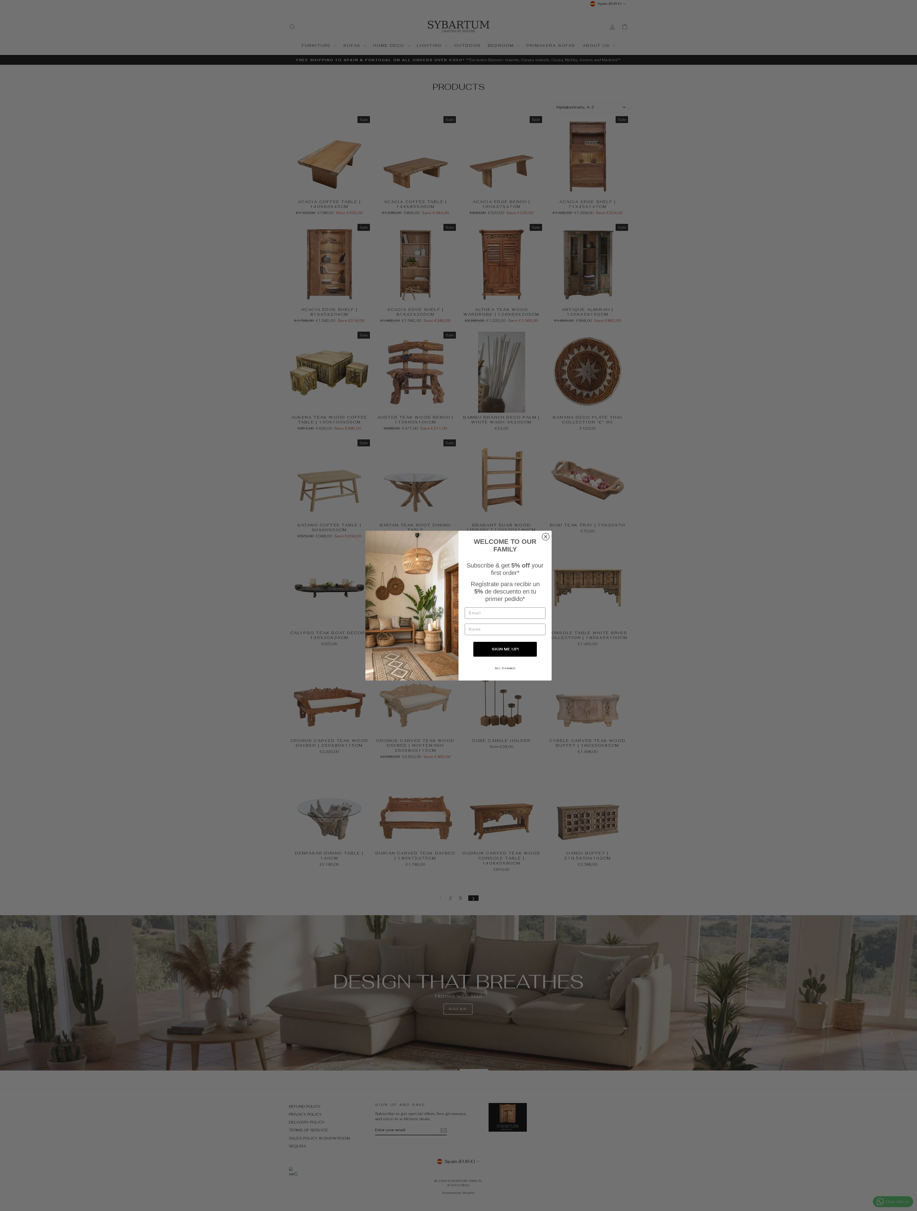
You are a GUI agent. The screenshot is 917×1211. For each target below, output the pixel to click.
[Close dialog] (545, 536)
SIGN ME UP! (505, 649)
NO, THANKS (505, 668)
